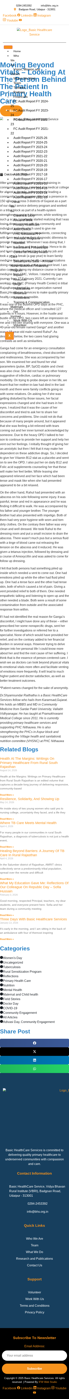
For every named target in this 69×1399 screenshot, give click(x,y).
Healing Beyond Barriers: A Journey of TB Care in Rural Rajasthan (32, 853)
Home (17, 51)
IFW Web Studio (48, 1382)
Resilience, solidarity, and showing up (29, 799)
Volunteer (19, 325)
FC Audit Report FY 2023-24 (30, 113)
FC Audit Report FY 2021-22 (30, 131)
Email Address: (34, 1346)
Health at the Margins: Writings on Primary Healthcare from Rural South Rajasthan (29, 763)
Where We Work (24, 78)
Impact (17, 275)
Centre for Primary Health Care (29, 254)
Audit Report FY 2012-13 (30, 197)
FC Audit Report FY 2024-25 (30, 104)
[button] (34, 1043)
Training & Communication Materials (30, 304)
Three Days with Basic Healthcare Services (33, 919)
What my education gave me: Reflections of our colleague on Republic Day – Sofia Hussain (34, 887)
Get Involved (16, 314)
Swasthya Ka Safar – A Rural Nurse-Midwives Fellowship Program (32, 266)
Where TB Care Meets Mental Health (28, 823)
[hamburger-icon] (8, 47)
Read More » (7, 795)
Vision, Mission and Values (25, 72)
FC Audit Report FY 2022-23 (30, 122)
